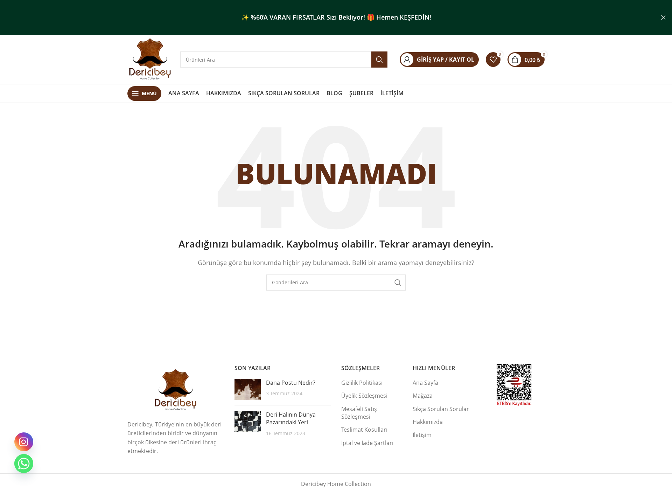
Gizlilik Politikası (362, 383)
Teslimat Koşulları (364, 429)
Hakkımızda (428, 422)
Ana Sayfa (425, 383)
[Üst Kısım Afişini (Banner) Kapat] (663, 17)
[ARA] (398, 282)
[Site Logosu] (150, 59)
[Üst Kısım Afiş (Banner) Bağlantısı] (325, 17)
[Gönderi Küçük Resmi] (247, 389)
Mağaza (423, 395)
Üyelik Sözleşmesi (364, 395)
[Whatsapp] (23, 463)
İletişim (422, 435)
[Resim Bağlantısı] (175, 390)
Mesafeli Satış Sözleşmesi (359, 412)
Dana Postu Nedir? (290, 383)
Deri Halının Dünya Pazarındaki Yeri (291, 418)
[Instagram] (23, 441)
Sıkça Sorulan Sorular (441, 409)
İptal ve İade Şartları (367, 443)
